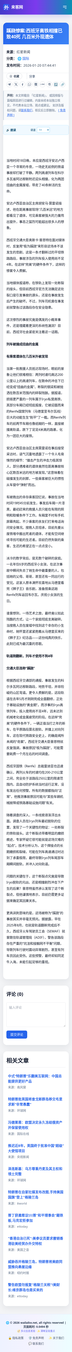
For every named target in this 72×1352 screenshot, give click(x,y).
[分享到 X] (16, 84)
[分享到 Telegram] (9, 84)
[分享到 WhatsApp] (29, 84)
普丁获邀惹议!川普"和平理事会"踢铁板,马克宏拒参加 (35, 1218)
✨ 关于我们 (56, 1338)
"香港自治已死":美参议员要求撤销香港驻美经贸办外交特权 (35, 1241)
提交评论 (16, 1034)
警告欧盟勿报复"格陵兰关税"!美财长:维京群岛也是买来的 (34, 1287)
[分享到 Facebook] (23, 84)
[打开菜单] (65, 7)
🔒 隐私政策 (16, 1338)
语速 (33, 130)
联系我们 (26, 110)
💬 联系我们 (36, 1343)
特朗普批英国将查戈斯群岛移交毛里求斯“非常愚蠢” (35, 1102)
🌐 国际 (23, 58)
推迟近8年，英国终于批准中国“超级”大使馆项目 (36, 1148)
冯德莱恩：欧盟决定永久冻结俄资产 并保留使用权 (35, 1125)
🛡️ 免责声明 (36, 1338)
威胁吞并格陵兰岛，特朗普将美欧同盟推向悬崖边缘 (35, 1264)
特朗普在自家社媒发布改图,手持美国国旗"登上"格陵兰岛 (35, 1195)
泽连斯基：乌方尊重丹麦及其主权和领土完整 (35, 1171)
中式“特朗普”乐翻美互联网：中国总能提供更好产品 (35, 1079)
